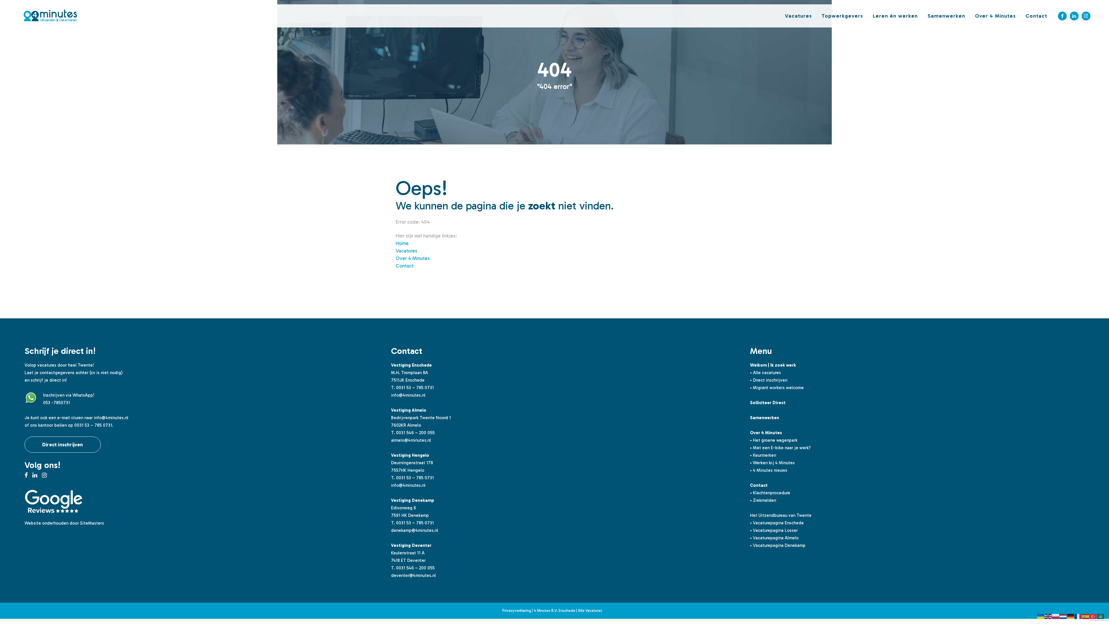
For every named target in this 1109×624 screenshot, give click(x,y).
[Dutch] (1063, 616)
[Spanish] (1086, 616)
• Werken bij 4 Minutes (772, 462)
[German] (1071, 616)
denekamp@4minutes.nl (414, 530)
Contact (405, 266)
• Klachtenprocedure (770, 492)
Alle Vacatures (590, 610)
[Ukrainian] (1041, 616)
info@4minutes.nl (111, 417)
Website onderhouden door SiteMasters (64, 523)
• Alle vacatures (765, 372)
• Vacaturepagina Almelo (774, 538)
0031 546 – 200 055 (415, 432)
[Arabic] (1101, 616)
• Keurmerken (763, 455)
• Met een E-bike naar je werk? (780, 447)
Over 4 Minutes (413, 258)
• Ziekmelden (763, 500)
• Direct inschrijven (768, 380)
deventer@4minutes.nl (413, 575)
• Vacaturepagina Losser (774, 530)
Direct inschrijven (62, 444)
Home (402, 243)
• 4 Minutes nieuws (768, 470)
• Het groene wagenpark (773, 440)
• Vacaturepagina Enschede (777, 522)
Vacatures (406, 251)
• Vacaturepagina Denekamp (777, 545)
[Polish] (1056, 616)
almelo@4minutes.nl (411, 440)
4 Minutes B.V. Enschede (554, 610)
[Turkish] (1093, 616)
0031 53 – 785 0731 (415, 387)
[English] (1048, 616)
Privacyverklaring (516, 610)
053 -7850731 (56, 402)
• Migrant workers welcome (777, 387)
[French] (1078, 616)
